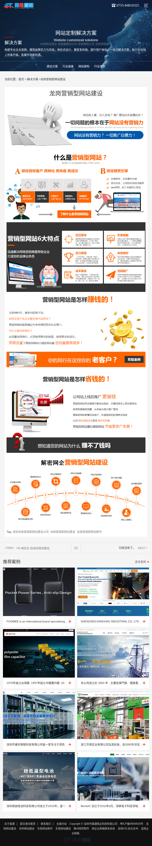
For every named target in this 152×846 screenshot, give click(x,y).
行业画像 (68, 66)
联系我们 (46, 823)
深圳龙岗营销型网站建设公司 (31, 531)
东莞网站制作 (45, 828)
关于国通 (9, 823)
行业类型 (99, 66)
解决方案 (32, 79)
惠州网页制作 (81, 828)
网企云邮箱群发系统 (103, 828)
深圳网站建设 (26, 828)
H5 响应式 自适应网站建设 (33, 548)
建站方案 (52, 66)
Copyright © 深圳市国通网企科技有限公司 (93, 823)
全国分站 (61, 823)
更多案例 (140, 561)
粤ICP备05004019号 (131, 823)
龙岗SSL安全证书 (128, 828)
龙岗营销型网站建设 (62, 531)
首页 (21, 79)
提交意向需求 (27, 823)
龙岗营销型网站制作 (89, 531)
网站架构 (83, 66)
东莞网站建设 (63, 828)
